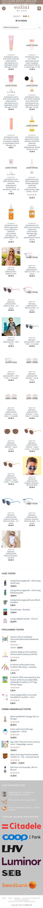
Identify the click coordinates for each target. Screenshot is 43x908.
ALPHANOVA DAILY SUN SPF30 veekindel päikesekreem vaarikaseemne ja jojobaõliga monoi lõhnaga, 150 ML (11, 62)
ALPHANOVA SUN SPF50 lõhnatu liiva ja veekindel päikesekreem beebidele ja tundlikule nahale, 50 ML (11, 185)
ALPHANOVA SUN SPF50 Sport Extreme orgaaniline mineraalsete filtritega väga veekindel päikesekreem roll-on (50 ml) (32, 232)
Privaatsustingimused (31, 898)
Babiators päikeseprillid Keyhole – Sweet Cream (11, 446)
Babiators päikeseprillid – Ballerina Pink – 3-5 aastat (11, 305)
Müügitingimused (21, 900)
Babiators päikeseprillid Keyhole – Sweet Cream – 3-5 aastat (11, 479)
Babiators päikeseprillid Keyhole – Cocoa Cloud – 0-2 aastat (11, 413)
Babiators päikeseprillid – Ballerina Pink (11, 272)
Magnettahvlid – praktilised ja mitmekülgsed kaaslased (21, 793)
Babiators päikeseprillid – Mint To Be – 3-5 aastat (11, 376)
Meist (4, 898)
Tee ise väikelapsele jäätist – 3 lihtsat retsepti (24, 808)
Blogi (10, 898)
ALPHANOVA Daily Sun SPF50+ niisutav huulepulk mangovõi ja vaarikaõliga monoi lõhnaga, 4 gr (11, 141)
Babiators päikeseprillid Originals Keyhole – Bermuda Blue (32, 482)
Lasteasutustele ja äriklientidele (21, 901)
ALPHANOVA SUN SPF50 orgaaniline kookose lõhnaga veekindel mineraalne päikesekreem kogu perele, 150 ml (32, 185)
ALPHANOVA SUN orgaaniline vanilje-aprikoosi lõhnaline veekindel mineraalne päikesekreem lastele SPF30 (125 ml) (32, 143)
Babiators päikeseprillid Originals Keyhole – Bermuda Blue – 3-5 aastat (32, 519)
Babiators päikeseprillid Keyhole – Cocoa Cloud (32, 377)
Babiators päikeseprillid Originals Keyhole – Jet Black (11, 555)
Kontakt (17, 898)
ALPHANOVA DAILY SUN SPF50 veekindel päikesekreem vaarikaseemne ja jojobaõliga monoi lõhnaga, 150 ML (11, 102)
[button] (4, 8)
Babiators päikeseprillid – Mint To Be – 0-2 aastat (32, 342)
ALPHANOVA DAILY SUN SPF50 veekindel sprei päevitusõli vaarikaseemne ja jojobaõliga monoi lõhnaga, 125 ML (32, 102)
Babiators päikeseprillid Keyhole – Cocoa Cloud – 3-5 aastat (32, 413)
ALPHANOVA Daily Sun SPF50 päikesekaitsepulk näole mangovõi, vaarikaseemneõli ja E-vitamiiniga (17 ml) (32, 62)
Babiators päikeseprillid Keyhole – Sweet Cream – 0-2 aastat (32, 446)
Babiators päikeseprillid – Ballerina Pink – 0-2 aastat (32, 271)
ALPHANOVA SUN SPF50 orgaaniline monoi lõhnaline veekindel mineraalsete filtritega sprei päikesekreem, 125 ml (11, 232)
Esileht (16, 16)
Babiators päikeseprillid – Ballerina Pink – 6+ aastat (32, 307)
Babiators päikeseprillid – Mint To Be (11, 342)
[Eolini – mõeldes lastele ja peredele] (21, 8)
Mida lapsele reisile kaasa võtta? (22, 800)
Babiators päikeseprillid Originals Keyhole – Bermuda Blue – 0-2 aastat (11, 519)
